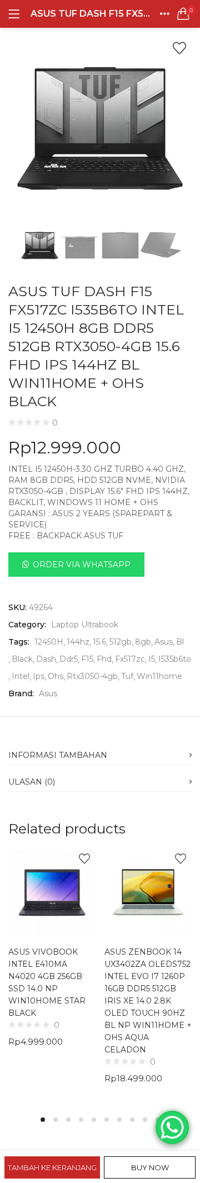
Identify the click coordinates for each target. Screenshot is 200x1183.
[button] (183, 14)
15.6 (99, 642)
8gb (143, 642)
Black (22, 659)
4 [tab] (81, 1119)
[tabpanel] (52, 975)
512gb (120, 642)
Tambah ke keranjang (52, 1167)
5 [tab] (94, 1119)
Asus (163, 642)
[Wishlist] (179, 48)
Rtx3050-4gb (92, 676)
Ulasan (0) (31, 782)
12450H (48, 642)
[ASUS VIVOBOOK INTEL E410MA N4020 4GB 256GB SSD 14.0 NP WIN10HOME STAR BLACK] (52, 892)
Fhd (104, 659)
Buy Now (150, 1167)
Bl (180, 642)
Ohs (55, 676)
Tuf (127, 676)
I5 (151, 659)
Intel (20, 676)
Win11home (159, 676)
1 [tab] (43, 1119)
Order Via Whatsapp (82, 565)
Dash (46, 659)
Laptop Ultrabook (84, 625)
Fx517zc (130, 659)
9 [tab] (145, 1119)
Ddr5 (68, 659)
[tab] (100, 751)
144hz (78, 642)
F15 (87, 659)
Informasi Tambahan (57, 755)
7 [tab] (119, 1119)
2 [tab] (55, 1119)
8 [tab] (132, 1119)
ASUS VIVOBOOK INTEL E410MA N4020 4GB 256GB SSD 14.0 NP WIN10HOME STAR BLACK (47, 982)
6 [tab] (106, 1119)
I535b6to (174, 659)
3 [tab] (68, 1119)
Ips (38, 676)
